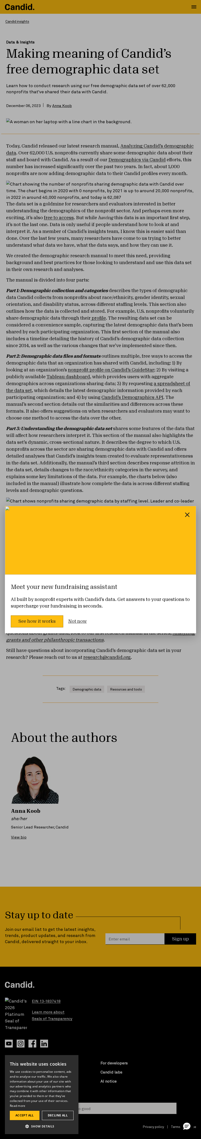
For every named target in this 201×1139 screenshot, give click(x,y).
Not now (77, 621)
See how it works (37, 621)
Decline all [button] (58, 1115)
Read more (17, 1106)
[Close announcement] (187, 515)
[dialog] (41, 1094)
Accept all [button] (24, 1115)
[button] (187, 1126)
